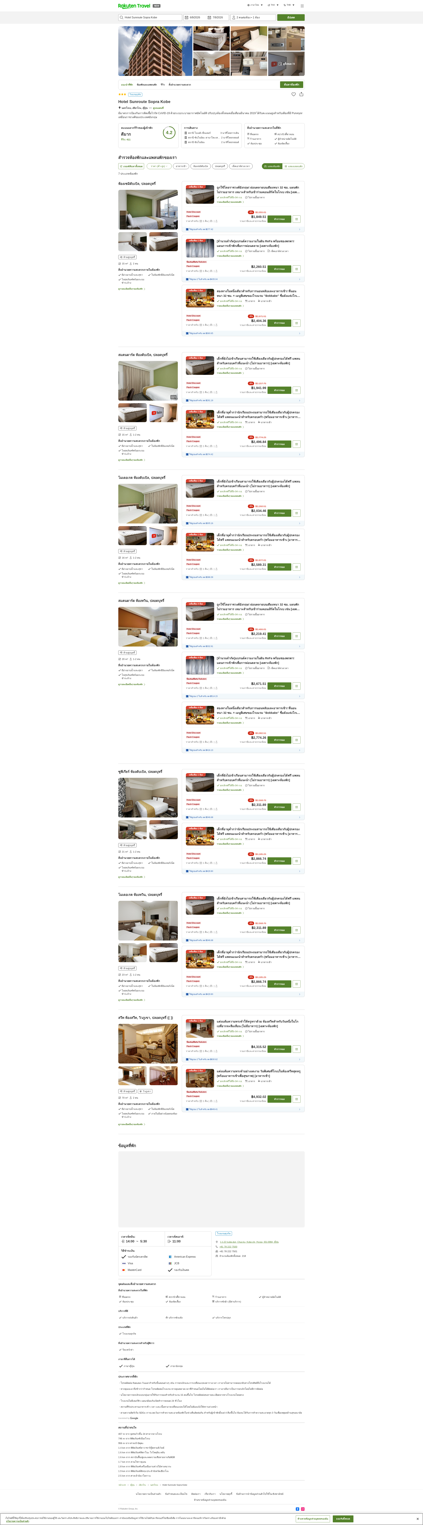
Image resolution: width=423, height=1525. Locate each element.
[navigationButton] (228, 1341)
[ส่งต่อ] (301, 94)
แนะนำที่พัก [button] (127, 84)
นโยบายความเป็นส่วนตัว (17, 1521)
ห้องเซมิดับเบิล (200, 166)
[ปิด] (417, 1519)
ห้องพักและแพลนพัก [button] (147, 84)
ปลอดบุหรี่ (220, 166)
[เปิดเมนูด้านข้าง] (302, 5)
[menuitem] (255, 5)
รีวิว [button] (163, 84)
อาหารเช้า (181, 166)
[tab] (272, 166)
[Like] (293, 94)
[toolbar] (206, 17)
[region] (211, 1519)
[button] (134, 6)
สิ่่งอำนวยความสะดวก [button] (180, 84)
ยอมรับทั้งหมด (343, 1519)
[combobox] (150, 17)
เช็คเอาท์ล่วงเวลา (241, 166)
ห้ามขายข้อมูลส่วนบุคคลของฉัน (313, 1519)
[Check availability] (297, 219)
